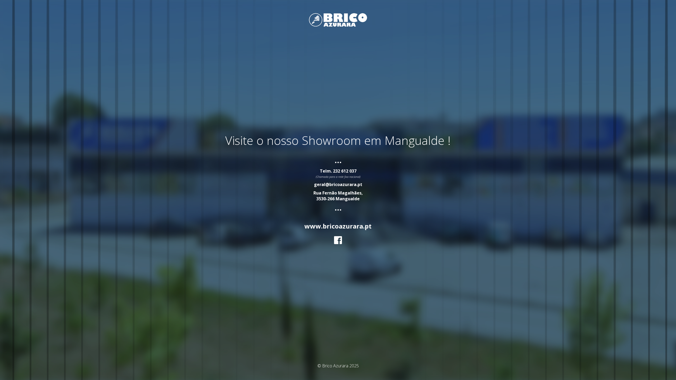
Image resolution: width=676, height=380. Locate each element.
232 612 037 (344, 171)
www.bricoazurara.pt (338, 226)
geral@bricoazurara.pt (338, 184)
